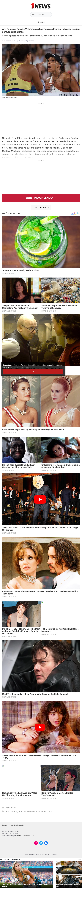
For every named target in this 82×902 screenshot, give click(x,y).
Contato (4, 825)
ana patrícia (11, 811)
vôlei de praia (45, 811)
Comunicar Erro (39, 207)
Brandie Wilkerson (27, 811)
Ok (33, 372)
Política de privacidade (16, 825)
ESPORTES (11, 807)
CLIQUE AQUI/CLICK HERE (26, 836)
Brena (32, 41)
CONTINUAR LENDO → (41, 197)
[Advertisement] (41, 120)
